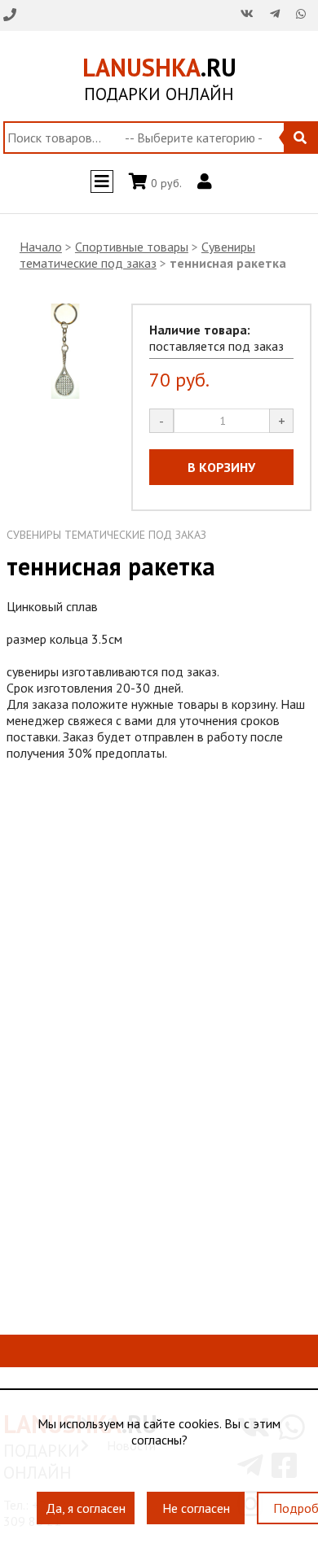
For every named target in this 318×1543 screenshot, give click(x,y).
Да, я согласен (86, 1500)
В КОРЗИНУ (221, 467)
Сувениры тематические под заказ (137, 254)
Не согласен (196, 1500)
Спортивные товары (131, 246)
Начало (41, 246)
